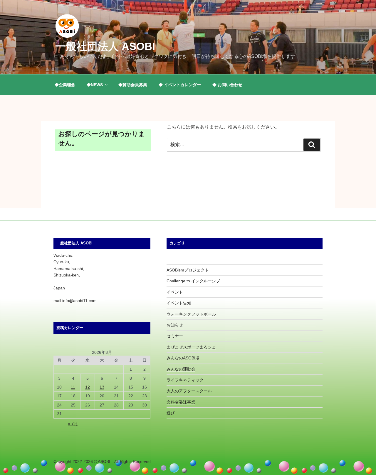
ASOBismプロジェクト (188, 270)
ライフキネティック (185, 380)
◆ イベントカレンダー (180, 84)
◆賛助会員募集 (132, 84)
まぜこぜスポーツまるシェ (191, 347)
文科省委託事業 (181, 402)
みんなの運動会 (181, 369)
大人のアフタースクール (189, 391)
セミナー (175, 336)
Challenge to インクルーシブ (193, 281)
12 (87, 387)
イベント (175, 292)
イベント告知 (179, 303)
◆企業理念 (65, 84)
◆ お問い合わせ (227, 84)
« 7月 (73, 423)
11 (73, 387)
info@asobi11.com (79, 300)
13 (102, 387)
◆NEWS (95, 84)
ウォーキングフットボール (191, 314)
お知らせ (175, 325)
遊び (171, 413)
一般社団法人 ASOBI (105, 46)
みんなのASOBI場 (183, 358)
